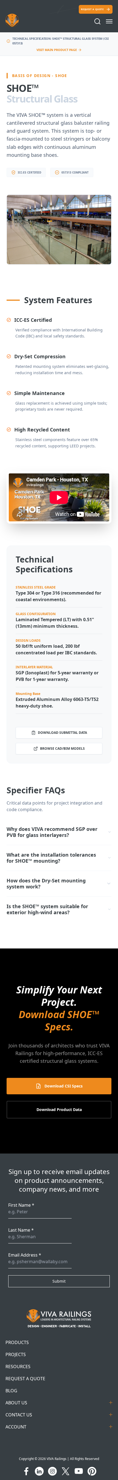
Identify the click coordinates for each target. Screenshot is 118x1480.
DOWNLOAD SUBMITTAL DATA (62, 732)
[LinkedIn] (39, 1471)
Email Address (24, 1255)
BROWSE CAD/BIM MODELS (62, 748)
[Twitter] (65, 1471)
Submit (59, 1281)
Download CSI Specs (63, 1086)
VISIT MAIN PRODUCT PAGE (56, 50)
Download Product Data (59, 1109)
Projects (15, 1354)
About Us (16, 1403)
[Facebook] (26, 1471)
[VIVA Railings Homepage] (18, 20)
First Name (21, 1205)
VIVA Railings (56, 1458)
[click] (109, 21)
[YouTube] (78, 1471)
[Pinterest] (92, 1471)
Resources (17, 1366)
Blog (11, 1391)
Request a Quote (92, 9)
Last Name (21, 1230)
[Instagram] (52, 1471)
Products (17, 1342)
